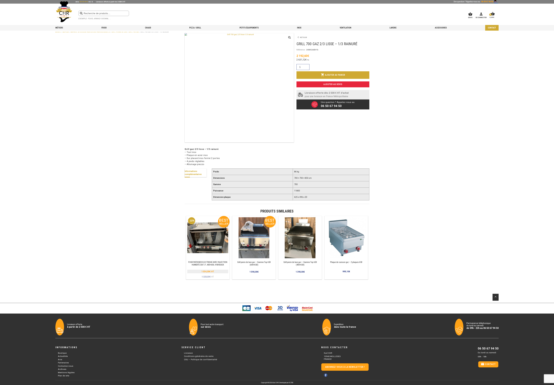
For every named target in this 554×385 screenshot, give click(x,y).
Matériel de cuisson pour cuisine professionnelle (90, 32)
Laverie (393, 28)
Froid (104, 28)
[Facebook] (325, 375)
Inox (299, 28)
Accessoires (441, 28)
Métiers (59, 28)
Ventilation (345, 28)
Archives (62, 369)
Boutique (66, 32)
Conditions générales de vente (199, 356)
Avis (60, 359)
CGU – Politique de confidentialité (200, 359)
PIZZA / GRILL (195, 28)
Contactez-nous (65, 366)
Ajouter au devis (332, 84)
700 (296, 184)
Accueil (58, 32)
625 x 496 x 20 (300, 197)
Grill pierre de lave (119, 32)
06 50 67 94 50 (488, 348)
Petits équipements (249, 28)
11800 (297, 191)
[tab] (196, 172)
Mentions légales (66, 372)
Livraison (188, 353)
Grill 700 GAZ (134, 32)
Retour (301, 37)
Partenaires (63, 363)
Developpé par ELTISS (286, 382)
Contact (492, 28)
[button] (289, 37)
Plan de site (63, 376)
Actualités (63, 356)
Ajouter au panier (333, 75)
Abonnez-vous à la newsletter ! (345, 367)
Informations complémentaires (193, 172)
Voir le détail (207, 248)
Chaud (148, 28)
